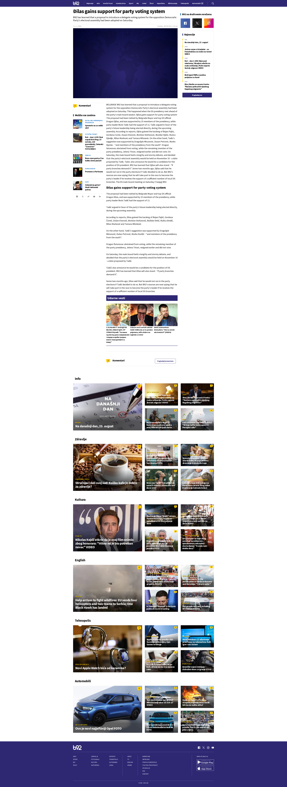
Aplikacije (146, 768)
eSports (112, 756)
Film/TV (78, 536)
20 (211, 506)
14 (80, 135)
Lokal (111, 765)
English (78, 596)
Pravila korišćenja (149, 762)
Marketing (146, 756)
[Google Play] (205, 762)
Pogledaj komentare (165, 361)
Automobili (113, 762)
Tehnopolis (113, 759)
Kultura (94, 762)
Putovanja (95, 759)
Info (74, 756)
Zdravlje (94, 756)
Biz (74, 762)
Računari (186, 636)
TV (128, 759)
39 (80, 156)
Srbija (88, 155)
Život (75, 765)
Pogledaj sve (197, 95)
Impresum (145, 759)
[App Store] (205, 768)
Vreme (129, 765)
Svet (87, 182)
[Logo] (76, 3)
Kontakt (145, 774)
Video (129, 756)
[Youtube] (213, 748)
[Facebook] (185, 23)
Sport (75, 759)
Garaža (186, 697)
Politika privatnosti (150, 765)
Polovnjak (151, 697)
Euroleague (90, 169)
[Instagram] (209, 23)
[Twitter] (197, 23)
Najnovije (90, 3)
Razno (78, 422)
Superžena (95, 765)
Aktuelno (150, 480)
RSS (143, 771)
